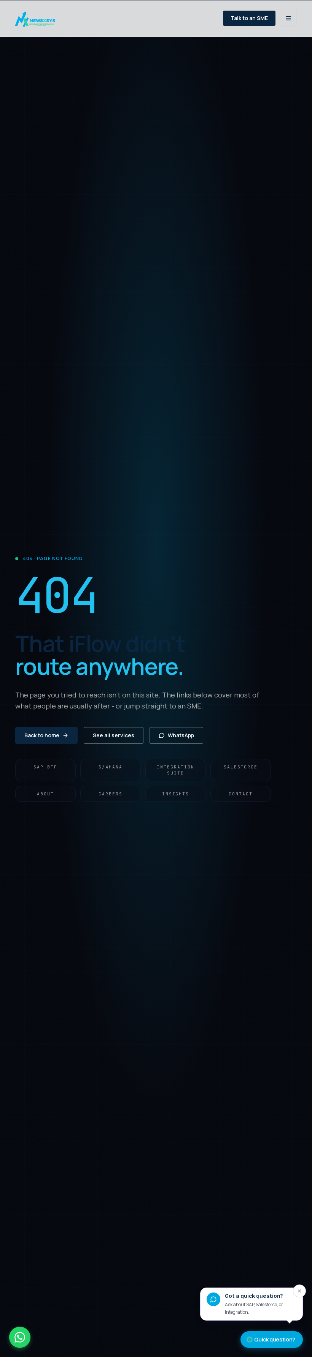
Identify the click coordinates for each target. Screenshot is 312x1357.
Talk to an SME (249, 18)
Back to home (41, 735)
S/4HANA (111, 767)
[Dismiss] (299, 1291)
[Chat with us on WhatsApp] (19, 1337)
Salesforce (241, 767)
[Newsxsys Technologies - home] (38, 18)
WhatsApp (181, 735)
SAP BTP (45, 767)
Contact (241, 794)
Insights (175, 794)
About (45, 794)
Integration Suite (175, 770)
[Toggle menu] (288, 18)
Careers (111, 794)
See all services (113, 735)
